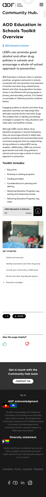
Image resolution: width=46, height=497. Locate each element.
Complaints (8, 469)
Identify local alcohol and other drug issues (23, 264)
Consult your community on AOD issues (22, 270)
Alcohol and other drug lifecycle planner (22, 276)
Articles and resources (14, 257)
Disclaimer (38, 469)
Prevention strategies (14, 282)
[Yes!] (5, 344)
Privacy (18, 469)
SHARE (20, 316)
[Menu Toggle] (41, 4)
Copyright (27, 469)
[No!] (27, 344)
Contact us (23, 381)
